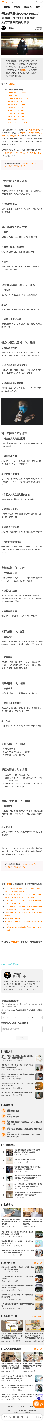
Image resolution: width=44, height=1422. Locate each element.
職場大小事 (28, 7)
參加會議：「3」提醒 (16, 107)
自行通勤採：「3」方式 (17, 96)
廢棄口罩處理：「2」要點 (17, 122)
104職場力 (25, 70)
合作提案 (21, 1406)
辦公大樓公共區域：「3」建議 (19, 102)
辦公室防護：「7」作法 (17, 105)
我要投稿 (10, 1406)
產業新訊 (7, 7)
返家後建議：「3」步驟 (17, 119)
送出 (22, 1038)
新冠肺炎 (16, 964)
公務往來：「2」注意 (16, 110)
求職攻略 (17, 7)
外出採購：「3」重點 (16, 116)
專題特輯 (39, 7)
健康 (9, 964)
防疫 (9, 884)
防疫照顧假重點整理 (12, 918)
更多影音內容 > (37, 1316)
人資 (3, 964)
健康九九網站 (34, 130)
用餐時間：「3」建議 (16, 113)
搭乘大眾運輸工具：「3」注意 (19, 99)
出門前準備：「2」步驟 (17, 93)
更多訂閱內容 (38, 1204)
